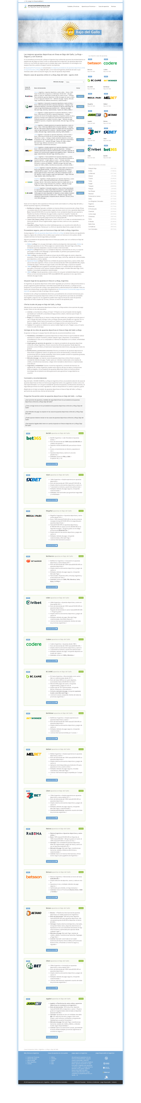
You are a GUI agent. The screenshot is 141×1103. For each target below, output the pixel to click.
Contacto (114, 1082)
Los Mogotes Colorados (102, 201)
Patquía (102, 189)
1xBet (35, 112)
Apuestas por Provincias (88, 6)
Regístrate (80, 96)
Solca (102, 219)
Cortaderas (102, 227)
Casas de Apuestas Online (31, 1049)
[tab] (54, 401)
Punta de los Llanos (102, 196)
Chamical (102, 211)
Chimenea (102, 216)
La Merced (102, 173)
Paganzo (102, 204)
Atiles (102, 199)
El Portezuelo (102, 209)
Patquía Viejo (102, 168)
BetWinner (37, 179)
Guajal (102, 183)
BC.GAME (36, 188)
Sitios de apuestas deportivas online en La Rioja (48, 233)
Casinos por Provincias (33, 1057)
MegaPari (36, 168)
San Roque (102, 191)
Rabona (36, 92)
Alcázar (102, 176)
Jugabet (36, 157)
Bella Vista (102, 224)
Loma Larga (102, 214)
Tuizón (102, 178)
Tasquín (102, 186)
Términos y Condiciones (93, 1082)
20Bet (36, 103)
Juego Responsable (105, 1082)
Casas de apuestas (104, 6)
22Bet (36, 125)
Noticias (113, 6)
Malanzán (102, 206)
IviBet (35, 134)
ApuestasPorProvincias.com (34, 68)
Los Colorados (102, 229)
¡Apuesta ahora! (51, 464)
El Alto (102, 171)
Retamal (102, 194)
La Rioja (47, 1049)
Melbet (36, 147)
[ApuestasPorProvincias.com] (37, 6)
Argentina (41, 1049)
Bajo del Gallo (65, 433)
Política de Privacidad (79, 1082)
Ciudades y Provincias (73, 6)
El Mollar (102, 221)
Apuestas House (32, 261)
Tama (102, 181)
